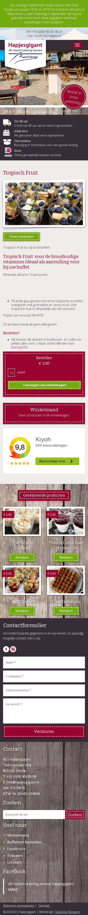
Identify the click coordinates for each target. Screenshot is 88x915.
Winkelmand (18, 835)
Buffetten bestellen (24, 842)
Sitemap (44, 905)
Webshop (23, 111)
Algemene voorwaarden (18, 905)
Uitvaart (14, 862)
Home (7, 111)
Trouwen (15, 855)
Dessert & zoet (44, 111)
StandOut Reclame (67, 912)
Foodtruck (16, 848)
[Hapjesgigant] (25, 56)
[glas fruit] (44, 204)
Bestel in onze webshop (73, 97)
